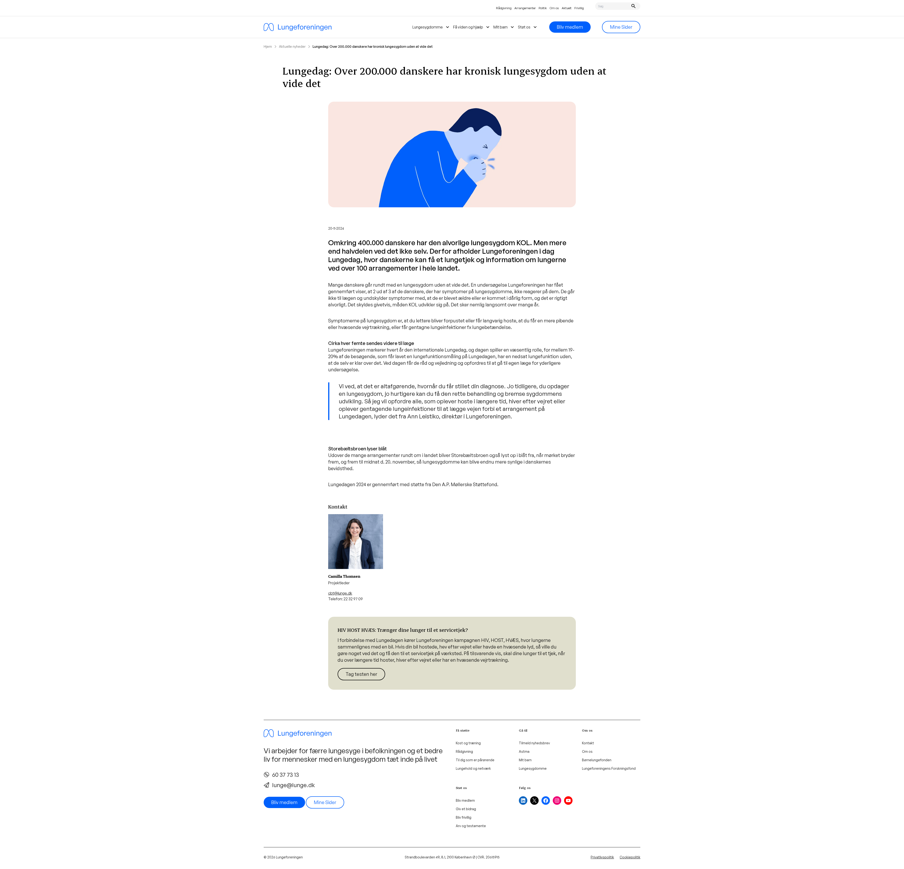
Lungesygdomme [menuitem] (431, 27)
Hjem (268, 46)
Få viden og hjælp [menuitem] (472, 27)
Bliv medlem (570, 27)
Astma (524, 751)
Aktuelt (567, 8)
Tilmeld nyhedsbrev (534, 743)
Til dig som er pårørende (475, 760)
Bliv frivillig (463, 817)
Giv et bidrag (466, 809)
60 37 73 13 (285, 774)
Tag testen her (361, 674)
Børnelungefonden (596, 760)
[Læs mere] (452, 653)
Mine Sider (621, 27)
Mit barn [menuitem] (504, 27)
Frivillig (579, 8)
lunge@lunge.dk (293, 785)
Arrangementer (525, 8)
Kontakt (588, 743)
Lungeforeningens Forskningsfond (609, 768)
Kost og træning (468, 743)
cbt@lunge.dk (340, 593)
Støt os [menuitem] (528, 27)
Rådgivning (504, 8)
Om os (554, 8)
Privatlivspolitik (602, 857)
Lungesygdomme (533, 768)
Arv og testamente (471, 826)
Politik (543, 8)
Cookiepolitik (630, 857)
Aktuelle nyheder (292, 46)
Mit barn (525, 760)
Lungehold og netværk (473, 768)
